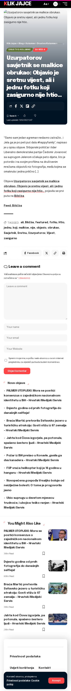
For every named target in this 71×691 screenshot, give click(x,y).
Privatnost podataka (18, 680)
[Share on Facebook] (15, 106)
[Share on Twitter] (21, 106)
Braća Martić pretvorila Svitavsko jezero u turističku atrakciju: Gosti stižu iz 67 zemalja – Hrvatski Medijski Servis (35, 425)
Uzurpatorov (36, 233)
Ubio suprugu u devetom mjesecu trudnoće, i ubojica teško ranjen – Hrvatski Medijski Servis (34, 502)
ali (22, 222)
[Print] (63, 253)
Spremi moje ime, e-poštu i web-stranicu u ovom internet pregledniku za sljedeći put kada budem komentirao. (36, 360)
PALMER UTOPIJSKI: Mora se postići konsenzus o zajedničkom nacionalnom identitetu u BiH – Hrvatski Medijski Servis (33, 395)
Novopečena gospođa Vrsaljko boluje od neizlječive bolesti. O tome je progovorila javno (34, 485)
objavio (41, 227)
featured (41, 222)
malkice (24, 227)
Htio (61, 222)
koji (15, 227)
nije (32, 227)
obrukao (53, 227)
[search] (39, 4)
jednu (7, 227)
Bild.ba (19, 195)
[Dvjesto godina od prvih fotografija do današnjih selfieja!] (57, 565)
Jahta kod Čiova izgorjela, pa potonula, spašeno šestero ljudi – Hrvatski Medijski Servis (33, 443)
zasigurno (10, 238)
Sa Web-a (40, 49)
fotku (53, 222)
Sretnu (22, 233)
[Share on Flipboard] (27, 106)
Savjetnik (10, 233)
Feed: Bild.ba (13, 205)
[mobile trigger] (64, 4)
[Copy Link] (33, 106)
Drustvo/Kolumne (20, 49)
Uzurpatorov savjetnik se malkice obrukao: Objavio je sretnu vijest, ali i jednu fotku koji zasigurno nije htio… (33, 186)
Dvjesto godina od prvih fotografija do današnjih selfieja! (21, 566)
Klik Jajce (17, 4)
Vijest (51, 233)
